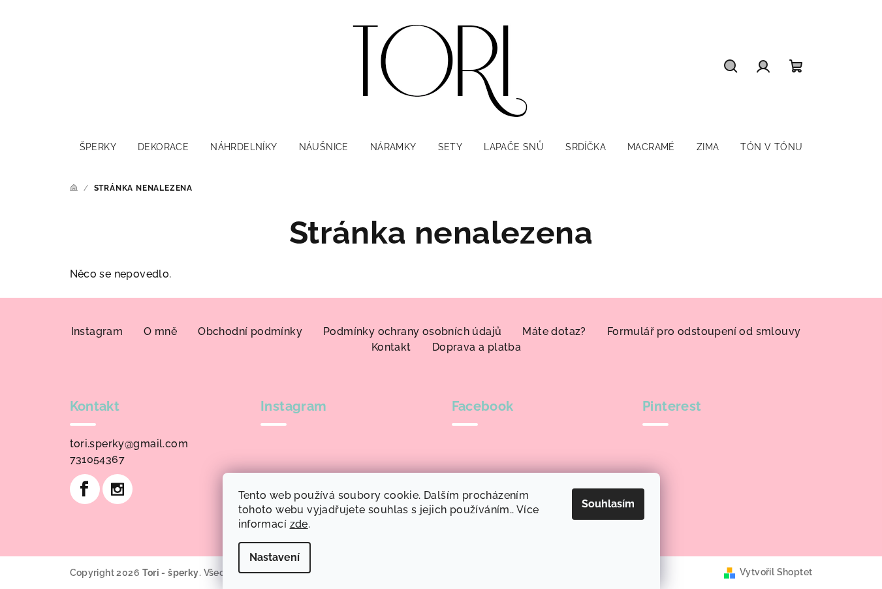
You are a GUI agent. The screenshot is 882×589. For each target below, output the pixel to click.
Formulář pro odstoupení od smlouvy (704, 331)
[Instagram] (117, 489)
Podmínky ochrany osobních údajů (412, 331)
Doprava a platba (476, 347)
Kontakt (391, 347)
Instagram (97, 331)
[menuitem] (98, 147)
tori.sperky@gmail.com (129, 444)
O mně (160, 331)
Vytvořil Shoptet (776, 572)
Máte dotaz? (554, 331)
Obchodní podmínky (250, 331)
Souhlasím (608, 504)
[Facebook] (85, 489)
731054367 (97, 459)
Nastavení (274, 557)
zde (299, 524)
